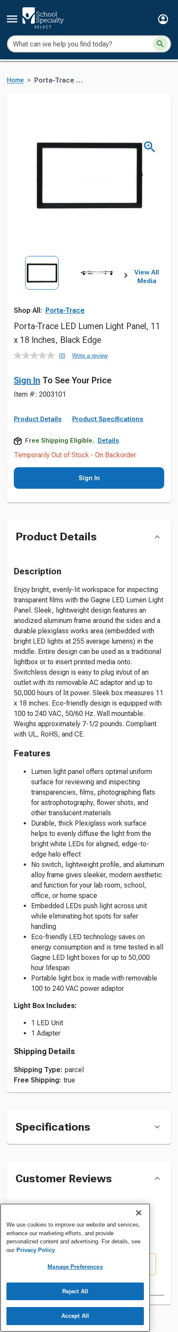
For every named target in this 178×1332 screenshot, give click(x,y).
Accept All (75, 1316)
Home (15, 80)
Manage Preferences (75, 1267)
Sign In (27, 380)
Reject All (75, 1291)
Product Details (38, 419)
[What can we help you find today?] (160, 44)
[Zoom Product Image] (149, 147)
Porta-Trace (65, 310)
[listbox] (70, 290)
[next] (125, 277)
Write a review (90, 355)
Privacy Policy (35, 1250)
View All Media (146, 276)
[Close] (138, 1212)
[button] (163, 19)
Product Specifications (107, 419)
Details (108, 440)
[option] (42, 290)
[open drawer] (12, 19)
